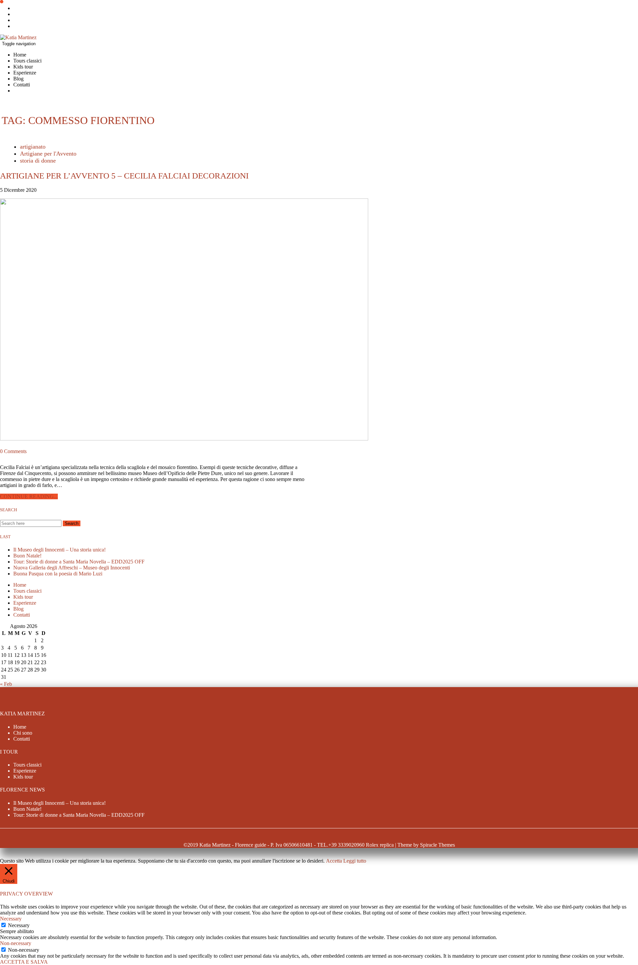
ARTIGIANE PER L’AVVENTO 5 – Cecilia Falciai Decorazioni (124, 175)
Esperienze (24, 72)
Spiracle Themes (437, 845)
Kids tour (23, 66)
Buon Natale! (27, 555)
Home (19, 55)
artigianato (33, 146)
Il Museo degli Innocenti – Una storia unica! (59, 549)
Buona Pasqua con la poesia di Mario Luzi (57, 573)
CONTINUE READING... (29, 496)
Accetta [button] (334, 861)
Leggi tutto (354, 861)
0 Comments (13, 451)
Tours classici (27, 60)
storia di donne (38, 160)
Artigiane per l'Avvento (48, 153)
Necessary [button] (11, 918)
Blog (18, 78)
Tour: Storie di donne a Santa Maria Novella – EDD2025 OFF (79, 561)
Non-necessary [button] (15, 943)
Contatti (21, 84)
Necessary (19, 925)
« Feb (6, 684)
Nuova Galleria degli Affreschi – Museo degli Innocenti (71, 567)
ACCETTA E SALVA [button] (24, 962)
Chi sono (22, 733)
